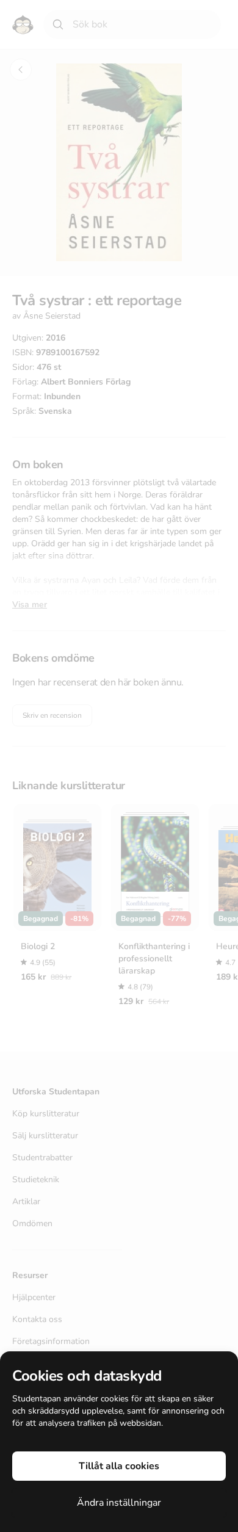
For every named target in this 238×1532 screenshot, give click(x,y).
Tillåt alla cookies (119, 1466)
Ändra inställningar (119, 1502)
